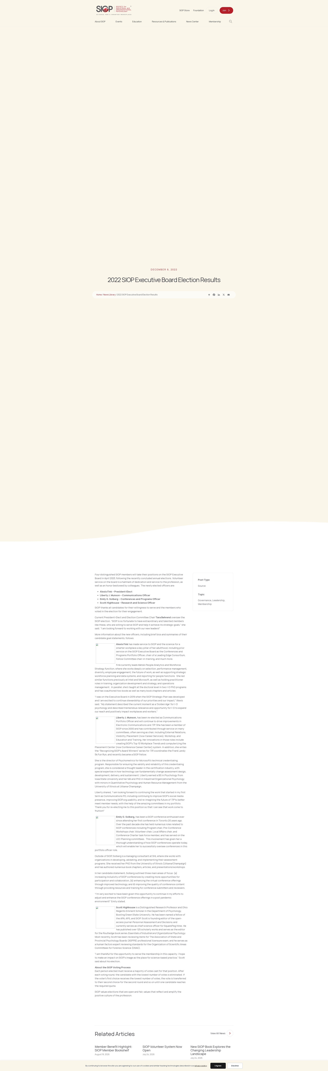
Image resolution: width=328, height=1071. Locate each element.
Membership (215, 21)
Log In (211, 10)
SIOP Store (184, 10)
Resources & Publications (164, 21)
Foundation (198, 10)
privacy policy (201, 1065)
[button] (231, 21)
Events (119, 21)
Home (99, 294)
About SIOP (100, 21)
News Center (192, 21)
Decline (235, 1065)
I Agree (218, 1065)
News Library (109, 294)
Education (137, 21)
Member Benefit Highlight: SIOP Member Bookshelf (113, 1048)
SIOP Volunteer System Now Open (162, 1048)
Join (224, 10)
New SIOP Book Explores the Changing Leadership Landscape (210, 1050)
